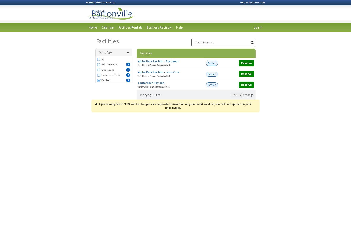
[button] (114, 59)
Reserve (246, 63)
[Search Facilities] (252, 42)
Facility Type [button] (105, 52)
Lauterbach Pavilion (151, 83)
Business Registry (159, 27)
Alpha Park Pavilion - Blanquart (158, 61)
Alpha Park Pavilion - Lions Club (158, 72)
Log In (258, 27)
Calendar (107, 27)
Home (93, 27)
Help (179, 27)
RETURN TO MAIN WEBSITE (100, 2)
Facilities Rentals (130, 27)
